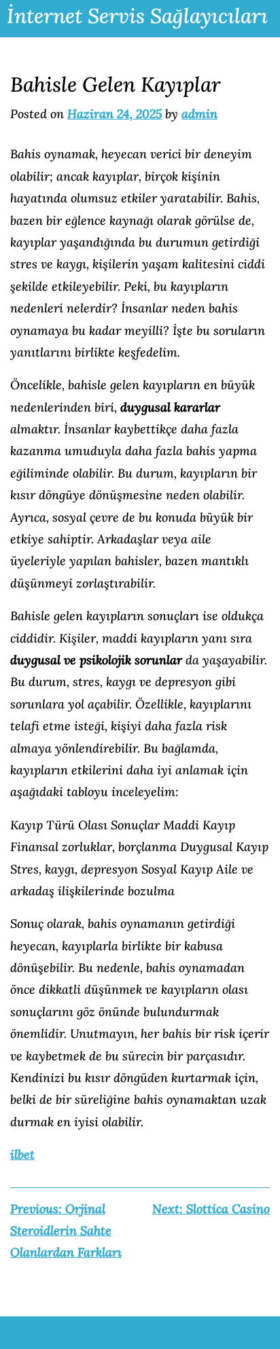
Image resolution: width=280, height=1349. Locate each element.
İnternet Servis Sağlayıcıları (137, 16)
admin (199, 114)
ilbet (22, 1154)
